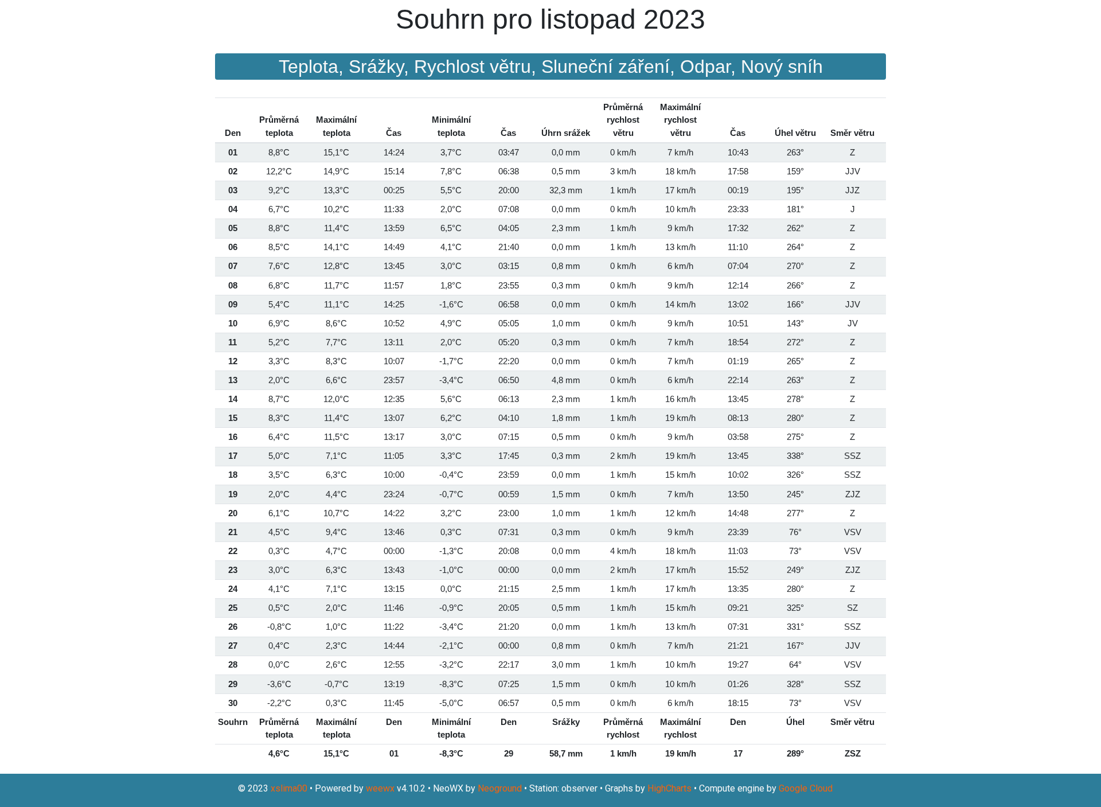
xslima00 (289, 788)
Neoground (500, 788)
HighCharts (669, 788)
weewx (380, 788)
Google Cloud (806, 788)
